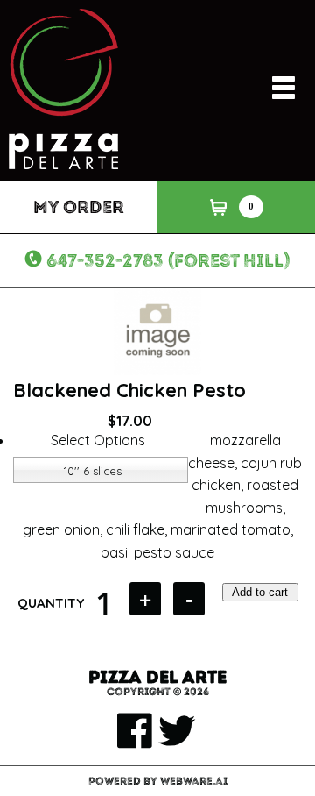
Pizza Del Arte (157, 676)
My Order (78, 206)
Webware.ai (194, 781)
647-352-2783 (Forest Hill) (168, 260)
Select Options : (101, 440)
